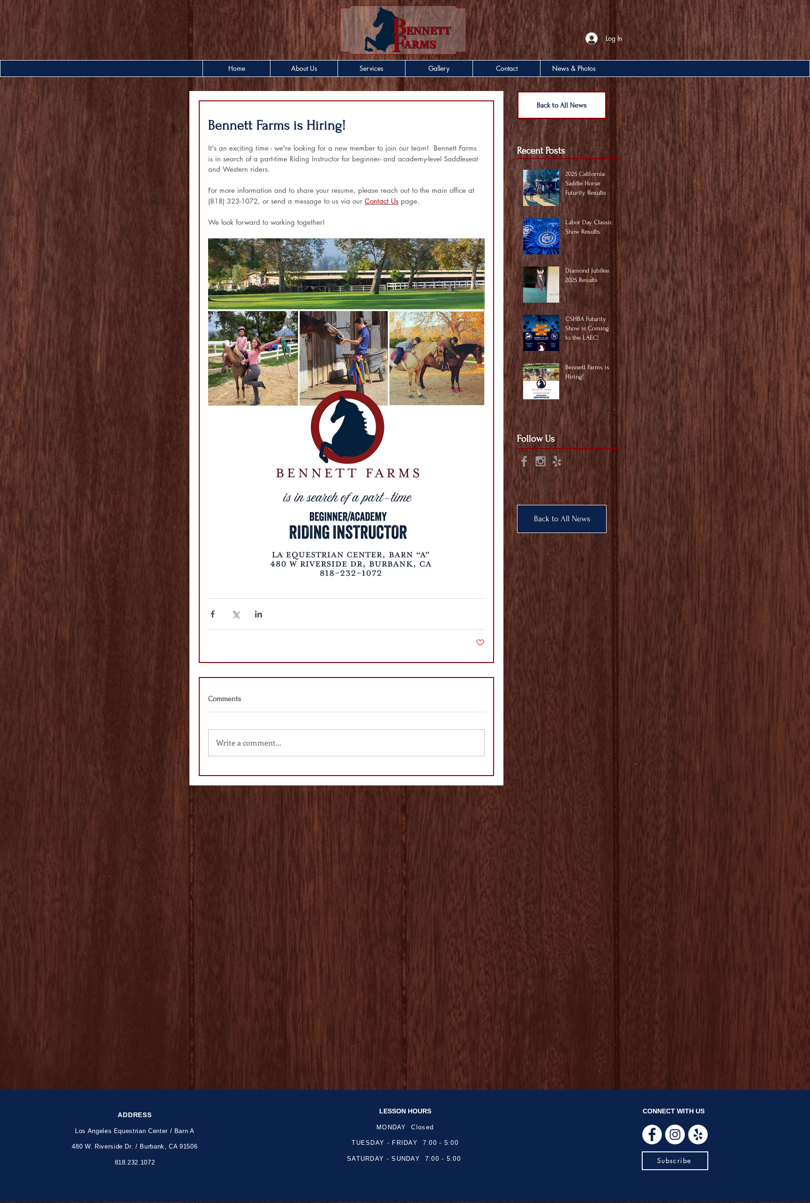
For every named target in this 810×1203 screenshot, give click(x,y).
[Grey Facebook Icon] (524, 461)
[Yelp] (698, 1134)
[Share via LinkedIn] (258, 613)
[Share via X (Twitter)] (235, 613)
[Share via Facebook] (212, 613)
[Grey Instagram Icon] (540, 461)
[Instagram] (675, 1134)
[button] (304, 68)
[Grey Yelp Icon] (557, 461)
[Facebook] (652, 1134)
